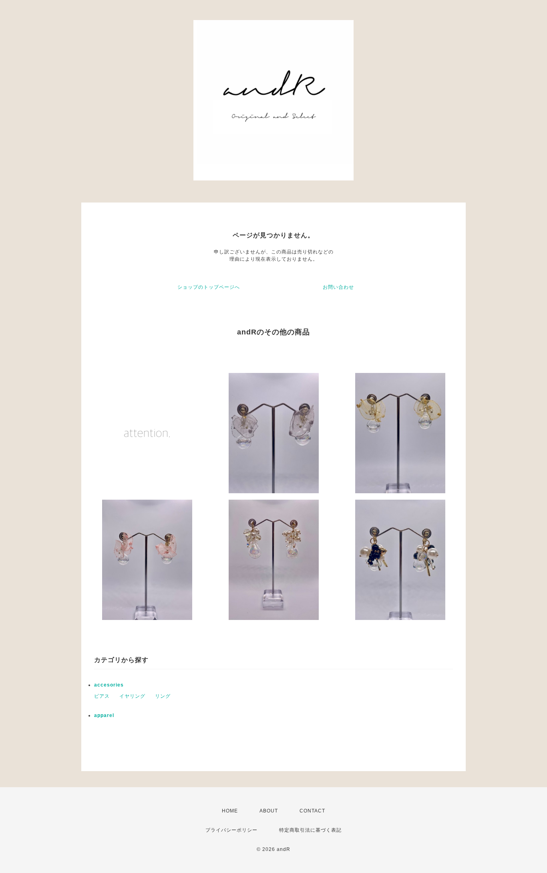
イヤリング (132, 696)
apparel (104, 715)
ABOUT (268, 811)
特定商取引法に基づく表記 (310, 830)
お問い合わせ (338, 287)
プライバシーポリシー (231, 830)
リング (163, 696)
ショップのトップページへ (208, 287)
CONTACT (312, 811)
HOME (230, 811)
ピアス (102, 696)
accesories (109, 685)
